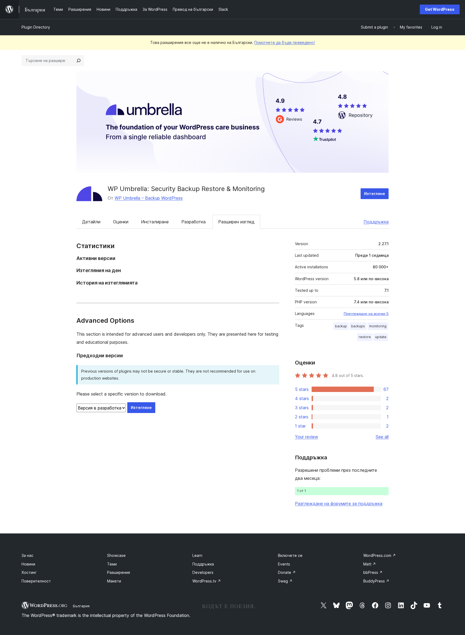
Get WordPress (440, 9)
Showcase (116, 555)
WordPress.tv (206, 581)
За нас (27, 555)
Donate (287, 572)
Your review (306, 436)
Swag (285, 581)
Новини (28, 564)
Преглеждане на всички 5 (366, 313)
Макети (114, 581)
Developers (202, 572)
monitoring (377, 326)
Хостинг (29, 572)
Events (284, 564)
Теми (112, 564)
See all (382, 436)
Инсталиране (155, 221)
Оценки (120, 221)
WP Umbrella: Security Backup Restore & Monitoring (186, 189)
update (380, 337)
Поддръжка (376, 221)
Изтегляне (374, 193)
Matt (369, 564)
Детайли (91, 221)
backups (358, 326)
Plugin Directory (36, 27)
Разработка (193, 221)
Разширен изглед (236, 221)
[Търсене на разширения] (78, 60)
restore (365, 337)
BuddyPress (376, 581)
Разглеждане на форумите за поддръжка (338, 503)
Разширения (118, 572)
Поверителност (36, 581)
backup (341, 326)
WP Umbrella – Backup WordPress (149, 198)
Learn (197, 555)
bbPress (373, 572)
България (81, 606)
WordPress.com (379, 555)
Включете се (290, 555)
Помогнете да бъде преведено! (284, 42)
